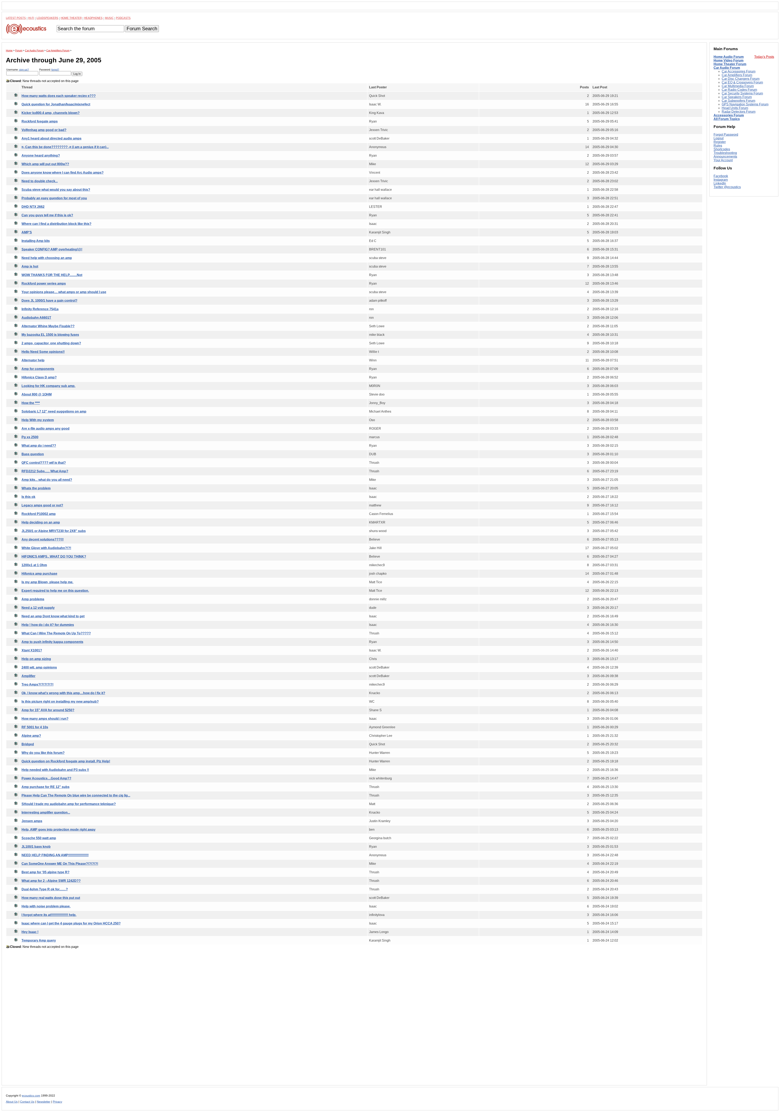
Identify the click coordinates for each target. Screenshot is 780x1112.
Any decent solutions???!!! (43, 539)
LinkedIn (720, 183)
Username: (17, 69)
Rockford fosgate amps (40, 121)
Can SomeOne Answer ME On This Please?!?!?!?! (60, 863)
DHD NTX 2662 (33, 206)
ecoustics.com (31, 1095)
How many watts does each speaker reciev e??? (59, 96)
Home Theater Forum (730, 64)
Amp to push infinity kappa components (52, 642)
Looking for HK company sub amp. (48, 386)
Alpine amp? (31, 735)
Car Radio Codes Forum (739, 89)
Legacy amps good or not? (42, 505)
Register (720, 142)
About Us (12, 1101)
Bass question (33, 454)
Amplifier (28, 676)
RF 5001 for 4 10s (35, 727)
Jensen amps (32, 821)
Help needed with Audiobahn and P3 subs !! (55, 770)
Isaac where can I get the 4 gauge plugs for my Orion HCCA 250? (71, 923)
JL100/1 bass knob (36, 846)
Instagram (721, 179)
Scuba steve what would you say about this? (56, 189)
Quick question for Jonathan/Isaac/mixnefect (56, 104)
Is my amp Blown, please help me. (47, 582)
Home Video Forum (728, 60)
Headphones (93, 18)
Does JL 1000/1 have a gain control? (49, 300)
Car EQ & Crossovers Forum (742, 82)
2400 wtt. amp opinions (39, 667)
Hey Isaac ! (30, 932)
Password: (49, 69)
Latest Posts (16, 18)
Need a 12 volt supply (38, 607)
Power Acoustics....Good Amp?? (46, 778)
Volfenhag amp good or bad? (44, 130)
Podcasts (123, 18)
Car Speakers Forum (737, 97)
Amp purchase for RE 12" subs (45, 787)
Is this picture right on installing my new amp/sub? (60, 701)
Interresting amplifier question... (46, 812)
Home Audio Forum (729, 57)
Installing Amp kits (36, 241)
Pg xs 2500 (30, 437)
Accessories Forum (729, 115)
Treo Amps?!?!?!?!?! (37, 684)
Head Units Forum (735, 108)
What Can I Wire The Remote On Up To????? (56, 633)
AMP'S (27, 232)
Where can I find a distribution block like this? (56, 223)
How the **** (31, 403)
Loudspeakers (47, 18)
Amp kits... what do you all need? (47, 479)
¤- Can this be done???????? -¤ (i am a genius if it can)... (65, 147)
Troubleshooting (725, 153)
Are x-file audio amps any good (45, 428)
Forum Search (142, 28)
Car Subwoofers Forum (738, 100)
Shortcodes (722, 149)
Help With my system (38, 420)
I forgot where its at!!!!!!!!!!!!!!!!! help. (49, 915)
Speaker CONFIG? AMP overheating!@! (52, 249)
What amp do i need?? (39, 445)
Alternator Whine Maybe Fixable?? (48, 326)
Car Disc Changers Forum (740, 78)
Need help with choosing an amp (47, 258)
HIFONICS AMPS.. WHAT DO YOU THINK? (54, 556)
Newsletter (43, 1101)
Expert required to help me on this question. (55, 590)
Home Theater (71, 18)
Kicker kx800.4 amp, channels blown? (51, 113)
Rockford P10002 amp (39, 514)
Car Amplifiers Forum (737, 75)
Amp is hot (30, 266)
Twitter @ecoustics (727, 187)
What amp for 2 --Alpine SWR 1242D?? (51, 880)
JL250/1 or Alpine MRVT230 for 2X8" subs (54, 531)
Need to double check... (40, 181)
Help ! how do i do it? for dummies (48, 624)
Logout (719, 138)
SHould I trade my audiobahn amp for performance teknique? (69, 804)
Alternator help (33, 360)
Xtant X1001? (32, 650)
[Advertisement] (128, 1020)
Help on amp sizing (36, 659)
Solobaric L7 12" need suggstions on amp (54, 411)
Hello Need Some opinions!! (43, 351)
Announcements (725, 156)
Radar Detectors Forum (738, 111)
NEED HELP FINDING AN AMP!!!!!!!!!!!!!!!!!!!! (55, 855)
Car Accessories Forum (738, 71)
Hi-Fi (31, 18)
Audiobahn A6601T (36, 317)
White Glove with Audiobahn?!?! (46, 548)
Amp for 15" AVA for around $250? (48, 710)
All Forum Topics (727, 119)
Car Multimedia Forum (738, 86)
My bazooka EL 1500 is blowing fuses (50, 334)
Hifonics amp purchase (39, 573)
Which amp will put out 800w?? (45, 164)
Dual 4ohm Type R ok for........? (45, 889)
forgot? (55, 69)
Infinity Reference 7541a (40, 309)
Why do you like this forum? (43, 752)
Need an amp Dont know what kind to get (53, 616)
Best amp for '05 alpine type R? (45, 872)
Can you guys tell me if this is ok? (47, 215)
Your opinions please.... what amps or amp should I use (64, 292)
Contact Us (27, 1101)
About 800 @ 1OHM (37, 394)
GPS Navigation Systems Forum (745, 104)
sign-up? (24, 69)
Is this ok (28, 497)
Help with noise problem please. (46, 906)
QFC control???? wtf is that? (44, 462)
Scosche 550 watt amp (39, 838)
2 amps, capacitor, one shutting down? (51, 343)
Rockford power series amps (44, 283)
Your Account (723, 160)
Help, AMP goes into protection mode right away (58, 829)
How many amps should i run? (45, 718)
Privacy (57, 1101)
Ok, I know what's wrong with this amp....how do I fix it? (63, 693)
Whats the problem (36, 488)
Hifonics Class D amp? (39, 377)
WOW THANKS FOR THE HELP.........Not (52, 275)
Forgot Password (726, 134)
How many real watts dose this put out (51, 898)
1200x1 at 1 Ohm (34, 565)
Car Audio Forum (727, 67)
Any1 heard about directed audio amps (51, 138)
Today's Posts (764, 57)
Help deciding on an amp (41, 522)
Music (109, 18)
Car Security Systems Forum (742, 93)
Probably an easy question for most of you (54, 198)
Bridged (28, 744)
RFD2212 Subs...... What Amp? (45, 471)
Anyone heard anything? (41, 155)
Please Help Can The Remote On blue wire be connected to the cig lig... (76, 795)
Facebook (721, 176)
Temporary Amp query (39, 940)
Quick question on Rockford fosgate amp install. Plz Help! (66, 761)
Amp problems (33, 599)
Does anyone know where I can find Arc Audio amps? (63, 172)
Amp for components (38, 369)
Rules (718, 145)
